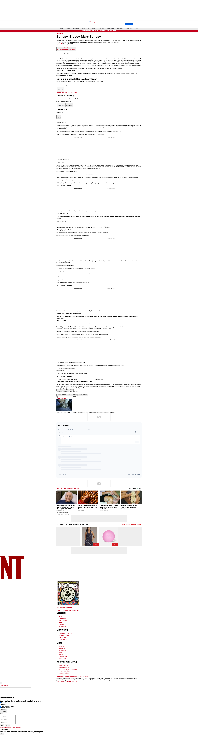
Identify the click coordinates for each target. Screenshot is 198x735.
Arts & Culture (85, 28)
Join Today (3, 709)
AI (76, 676)
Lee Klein (60, 44)
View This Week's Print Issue (64, 607)
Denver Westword (64, 667)
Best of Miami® (5, 707)
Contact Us (62, 648)
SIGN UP (60, 90)
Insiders (3, 704)
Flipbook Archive (63, 656)
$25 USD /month (72, 394)
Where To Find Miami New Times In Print (67, 610)
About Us (61, 646)
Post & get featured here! (132, 524)
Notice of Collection (61, 92)
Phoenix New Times (64, 671)
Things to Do (4, 703)
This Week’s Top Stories (7, 706)
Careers (61, 654)
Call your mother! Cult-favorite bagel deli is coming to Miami (99, 30)
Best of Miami (110, 28)
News (61, 28)
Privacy (75, 92)
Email (58, 86)
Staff (60, 652)
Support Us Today (61, 398)
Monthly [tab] (66, 389)
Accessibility (72, 676)
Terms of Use (62, 637)
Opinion (68, 28)
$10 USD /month (61, 394)
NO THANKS (69, 105)
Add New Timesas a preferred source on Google (66, 48)
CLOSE (59, 117)
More (137, 28)
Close (2, 734)
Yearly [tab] (71, 389)
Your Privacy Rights (82, 676)
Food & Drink (76, 28)
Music (93, 28)
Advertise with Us (64, 635)
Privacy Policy (63, 639)
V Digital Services (64, 673)
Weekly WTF (120, 28)
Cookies (66, 676)
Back (2, 725)
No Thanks (3, 711)
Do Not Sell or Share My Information (66, 681)
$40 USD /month (82, 394)
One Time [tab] (59, 389)
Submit (8, 725)
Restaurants (59, 33)
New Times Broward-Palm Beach (68, 669)
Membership (62, 658)
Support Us (129, 24)
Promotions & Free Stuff (65, 633)
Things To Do (101, 28)
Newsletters (129, 28)
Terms (70, 92)
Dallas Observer (63, 665)
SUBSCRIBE (61, 105)
